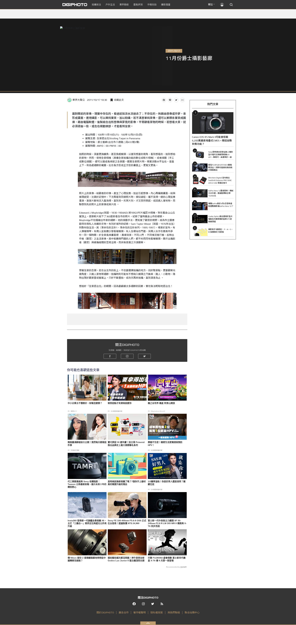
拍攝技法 (96, 4)
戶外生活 (110, 4)
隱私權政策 (156, 612)
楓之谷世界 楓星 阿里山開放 (161, 403)
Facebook (164, 100)
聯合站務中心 (192, 612)
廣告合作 (124, 612)
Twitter (176, 100)
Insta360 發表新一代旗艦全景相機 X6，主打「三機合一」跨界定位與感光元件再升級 (87, 523)
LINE (170, 100)
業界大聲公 (78, 99)
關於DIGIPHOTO (105, 612)
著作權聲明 (139, 612)
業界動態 (124, 4)
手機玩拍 (151, 4)
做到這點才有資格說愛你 (120, 403)
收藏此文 (119, 99)
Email (182, 100)
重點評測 (138, 4)
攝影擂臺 (165, 4)
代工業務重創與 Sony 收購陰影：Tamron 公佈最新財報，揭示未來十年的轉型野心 (87, 484)
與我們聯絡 (174, 612)
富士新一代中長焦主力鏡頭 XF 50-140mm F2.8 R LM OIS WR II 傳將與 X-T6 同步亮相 (167, 523)
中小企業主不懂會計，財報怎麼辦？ (85, 403)
